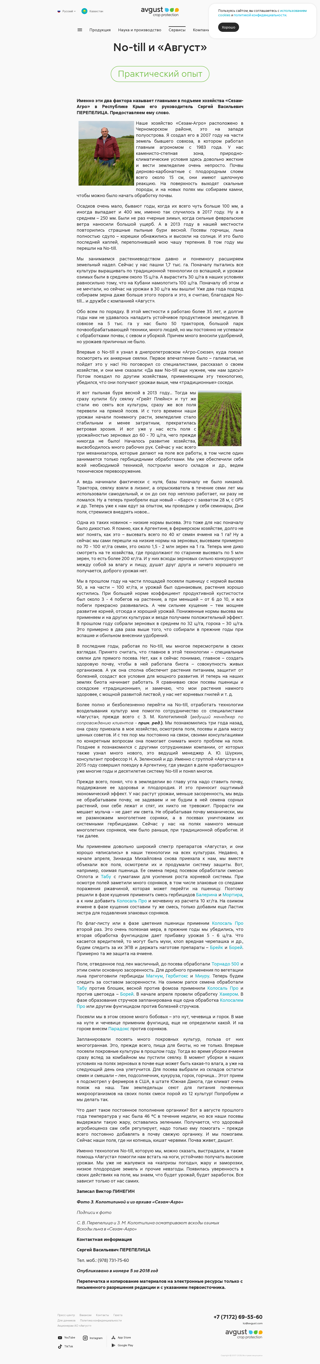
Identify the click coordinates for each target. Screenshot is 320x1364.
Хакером (228, 994)
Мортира (232, 894)
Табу (106, 876)
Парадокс (118, 1028)
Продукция (100, 29)
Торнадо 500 (225, 963)
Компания (202, 29)
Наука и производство (139, 29)
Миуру (202, 975)
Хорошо (228, 27)
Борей (235, 947)
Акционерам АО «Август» (74, 1325)
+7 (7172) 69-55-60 (238, 1316)
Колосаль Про (132, 900)
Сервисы (177, 29)
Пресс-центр (66, 1315)
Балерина (206, 894)
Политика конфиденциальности (101, 1320)
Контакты (102, 1315)
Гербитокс (177, 975)
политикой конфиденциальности (260, 15)
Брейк (216, 947)
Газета (117, 1315)
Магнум (154, 975)
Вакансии (85, 1315)
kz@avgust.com (253, 1323)
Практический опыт (160, 73)
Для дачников (66, 1320)
